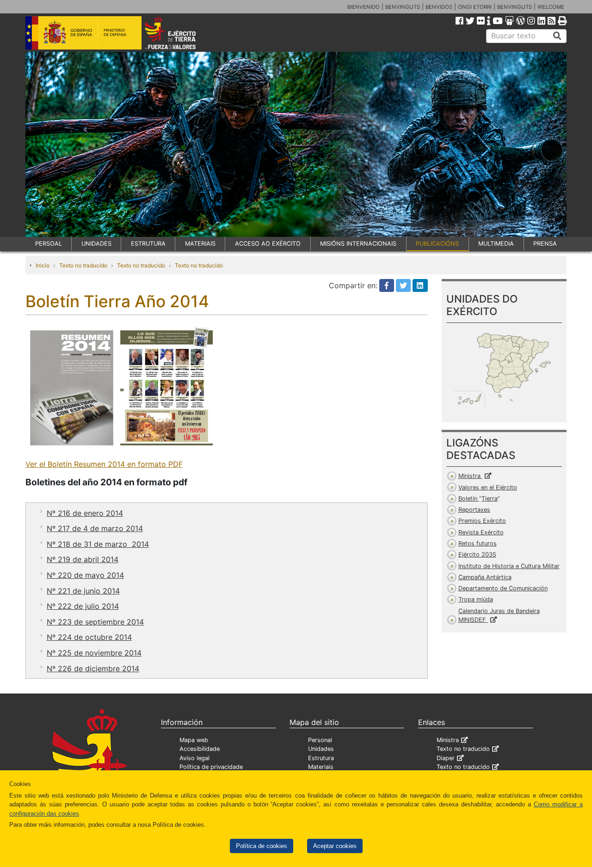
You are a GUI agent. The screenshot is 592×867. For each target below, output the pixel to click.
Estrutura (321, 758)
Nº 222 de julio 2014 (83, 606)
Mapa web (193, 740)
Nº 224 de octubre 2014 (89, 637)
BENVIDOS (439, 7)
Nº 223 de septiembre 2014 (95, 621)
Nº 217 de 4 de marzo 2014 (95, 528)
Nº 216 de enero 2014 (85, 513)
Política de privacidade (211, 766)
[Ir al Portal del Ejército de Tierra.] (181, 32)
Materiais (320, 766)
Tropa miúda (475, 599)
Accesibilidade (199, 748)
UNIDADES (96, 243)
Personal (320, 740)
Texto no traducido (83, 265)
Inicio (42, 265)
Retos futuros (477, 543)
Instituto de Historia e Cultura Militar (509, 566)
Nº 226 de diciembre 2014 (93, 668)
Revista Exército (481, 532)
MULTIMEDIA (496, 243)
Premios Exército (482, 520)
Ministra (470, 475)
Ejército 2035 (477, 554)
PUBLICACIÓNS (437, 243)
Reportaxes (474, 509)
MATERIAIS (200, 243)
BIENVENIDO (363, 7)
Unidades (321, 748)
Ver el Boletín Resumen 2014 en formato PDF (104, 464)
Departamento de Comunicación (503, 588)
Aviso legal (194, 758)
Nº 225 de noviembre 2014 (94, 652)
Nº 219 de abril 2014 (82, 559)
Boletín (478, 498)
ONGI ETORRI (475, 7)
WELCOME (550, 7)
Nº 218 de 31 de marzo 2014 (98, 544)
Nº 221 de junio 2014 (83, 590)
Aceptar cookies (335, 845)
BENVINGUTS (402, 7)
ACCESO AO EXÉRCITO (268, 243)
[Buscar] (557, 36)
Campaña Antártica (485, 577)
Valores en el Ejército (487, 487)
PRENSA (545, 243)
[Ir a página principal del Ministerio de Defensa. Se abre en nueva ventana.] (83, 32)
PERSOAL (48, 243)
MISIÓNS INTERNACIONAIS (358, 243)
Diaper (446, 758)
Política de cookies (261, 845)
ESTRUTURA (148, 243)
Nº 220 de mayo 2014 (85, 575)
